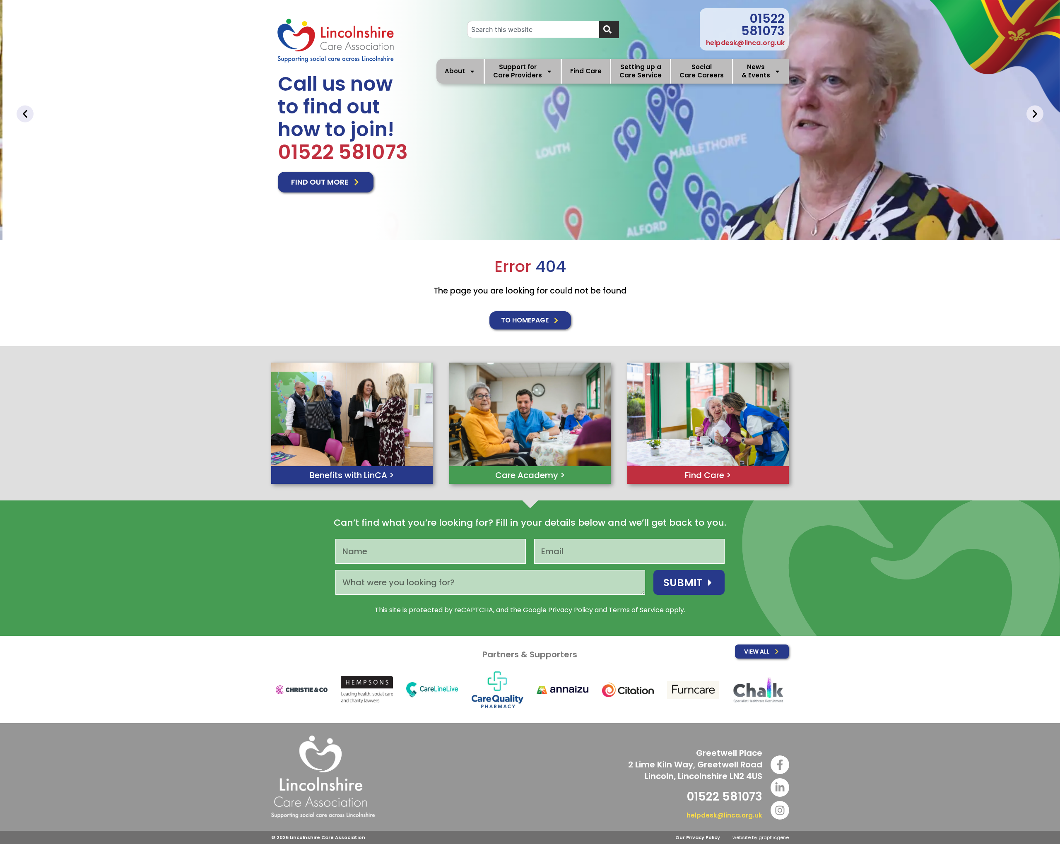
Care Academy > (530, 475)
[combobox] (533, 29)
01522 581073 (763, 25)
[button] (25, 114)
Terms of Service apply (646, 610)
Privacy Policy (570, 610)
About (455, 71)
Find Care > (708, 475)
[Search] (609, 29)
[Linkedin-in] (780, 787)
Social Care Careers (701, 71)
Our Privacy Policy (697, 837)
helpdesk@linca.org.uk (745, 43)
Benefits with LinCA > (352, 475)
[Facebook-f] (780, 764)
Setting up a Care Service (640, 71)
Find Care (586, 71)
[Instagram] (780, 810)
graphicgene (774, 837)
